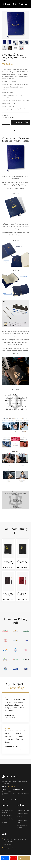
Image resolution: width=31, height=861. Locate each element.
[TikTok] (15, 799)
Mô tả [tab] (15, 130)
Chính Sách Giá (21, 817)
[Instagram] (7, 799)
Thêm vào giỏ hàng (20, 122)
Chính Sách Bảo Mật (22, 813)
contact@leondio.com (10, 848)
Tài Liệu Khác (5, 822)
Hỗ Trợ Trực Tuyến (7, 815)
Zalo (6, 858)
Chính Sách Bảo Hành (23, 810)
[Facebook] (3, 799)
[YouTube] (11, 799)
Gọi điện (14, 858)
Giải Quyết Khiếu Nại (7, 819)
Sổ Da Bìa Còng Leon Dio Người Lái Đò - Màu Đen (22, 562)
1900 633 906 (11, 786)
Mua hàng (25, 858)
